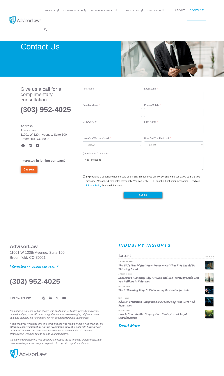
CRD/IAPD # (89, 122)
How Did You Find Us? (157, 138)
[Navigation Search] (45, 30)
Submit (143, 194)
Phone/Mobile (151, 105)
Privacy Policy (93, 185)
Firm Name (150, 122)
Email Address (90, 105)
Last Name (150, 88)
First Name (88, 88)
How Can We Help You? (96, 138)
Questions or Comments (96, 153)
